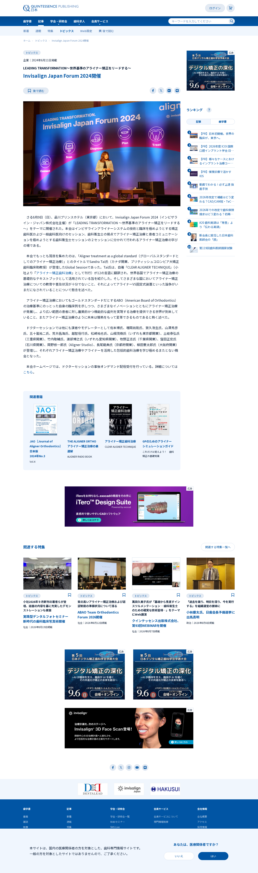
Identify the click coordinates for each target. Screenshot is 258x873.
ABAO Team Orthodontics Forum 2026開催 (98, 614)
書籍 (25, 816)
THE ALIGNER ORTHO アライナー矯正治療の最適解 (82, 446)
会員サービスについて (166, 816)
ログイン (215, 8)
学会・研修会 (58, 21)
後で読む (108, 31)
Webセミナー (117, 821)
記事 (41, 21)
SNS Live (115, 827)
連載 (38, 31)
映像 (25, 827)
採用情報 (202, 827)
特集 (50, 31)
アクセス (202, 821)
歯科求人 (79, 21)
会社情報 (202, 808)
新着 (26, 31)
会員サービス (99, 21)
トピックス (67, 31)
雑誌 (25, 821)
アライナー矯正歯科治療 (54, 272)
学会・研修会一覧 (120, 816)
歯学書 (27, 21)
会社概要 (202, 816)
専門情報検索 (161, 821)
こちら (28, 372)
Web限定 (86, 31)
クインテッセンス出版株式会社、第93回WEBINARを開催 (156, 623)
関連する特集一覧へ (218, 547)
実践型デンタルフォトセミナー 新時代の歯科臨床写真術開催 (45, 619)
